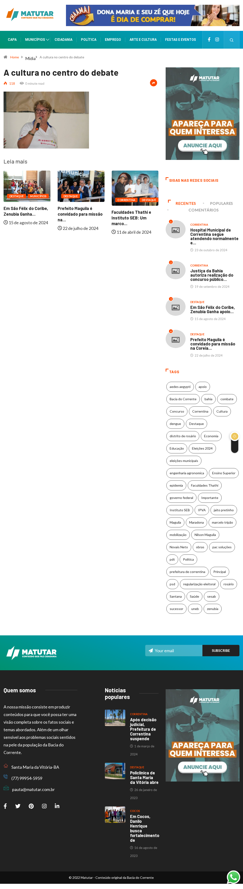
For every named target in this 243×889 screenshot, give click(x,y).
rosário (229, 584)
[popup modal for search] (231, 40)
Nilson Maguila (205, 535)
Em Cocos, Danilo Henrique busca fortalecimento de (144, 828)
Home (14, 57)
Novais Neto (179, 547)
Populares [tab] (221, 203)
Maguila (175, 522)
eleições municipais (184, 461)
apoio (203, 387)
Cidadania (63, 40)
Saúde (194, 596)
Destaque (16, 196)
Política (88, 40)
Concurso (177, 411)
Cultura (222, 411)
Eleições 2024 (202, 448)
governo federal (181, 498)
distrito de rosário (183, 436)
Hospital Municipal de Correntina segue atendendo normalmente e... (214, 236)
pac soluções (222, 547)
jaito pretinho (224, 510)
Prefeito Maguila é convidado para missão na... (80, 214)
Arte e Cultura (143, 40)
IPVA (202, 510)
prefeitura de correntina (187, 572)
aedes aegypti (180, 387)
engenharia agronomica (187, 473)
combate (227, 399)
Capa (12, 40)
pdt (172, 559)
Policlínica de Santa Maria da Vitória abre (144, 777)
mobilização (178, 535)
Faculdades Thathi (204, 485)
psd (172, 584)
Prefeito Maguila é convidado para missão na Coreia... (212, 344)
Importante (209, 498)
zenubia (212, 609)
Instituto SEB (180, 510)
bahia (208, 399)
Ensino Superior (223, 473)
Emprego (113, 40)
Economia (211, 436)
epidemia (176, 485)
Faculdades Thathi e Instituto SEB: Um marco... (131, 217)
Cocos (135, 810)
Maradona (196, 522)
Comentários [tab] (204, 210)
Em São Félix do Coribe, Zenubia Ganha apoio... (212, 309)
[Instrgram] (217, 40)
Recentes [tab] (186, 203)
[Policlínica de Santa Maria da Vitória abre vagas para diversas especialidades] (115, 771)
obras (200, 547)
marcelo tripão (222, 522)
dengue (175, 424)
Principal (219, 572)
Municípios (35, 40)
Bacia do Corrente (183, 399)
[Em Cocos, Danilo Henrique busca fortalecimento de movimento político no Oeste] (115, 814)
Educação (177, 448)
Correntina (126, 199)
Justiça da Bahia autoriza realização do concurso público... (211, 275)
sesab (211, 596)
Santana (176, 596)
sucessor (176, 609)
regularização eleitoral (199, 584)
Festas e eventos (180, 40)
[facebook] (209, 40)
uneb (195, 609)
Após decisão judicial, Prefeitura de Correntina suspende (143, 729)
